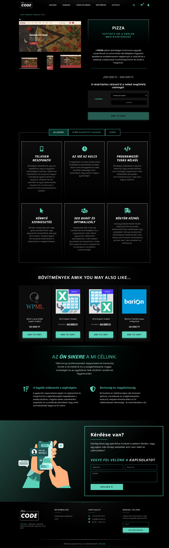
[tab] (58, 132)
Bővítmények (101, 5)
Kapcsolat (116, 5)
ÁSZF (56, 519)
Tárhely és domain (83, 5)
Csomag (99, 99)
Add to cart (118, 115)
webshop (36, 14)
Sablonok (53, 5)
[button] (134, 5)
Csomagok (66, 5)
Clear (129, 102)
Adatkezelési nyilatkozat (63, 516)
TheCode (23, 524)
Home (22, 14)
